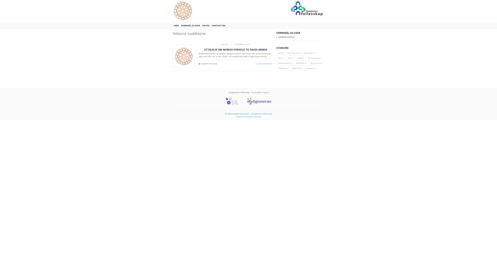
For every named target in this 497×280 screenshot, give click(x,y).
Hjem (176, 25)
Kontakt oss (218, 25)
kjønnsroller (309, 53)
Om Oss (206, 25)
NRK (280, 53)
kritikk (300, 58)
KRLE (281, 58)
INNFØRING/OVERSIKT (286, 37)
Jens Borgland (314, 58)
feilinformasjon (285, 63)
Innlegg (225, 44)
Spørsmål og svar (190, 25)
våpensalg (297, 68)
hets (290, 58)
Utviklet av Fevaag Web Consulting (248, 117)
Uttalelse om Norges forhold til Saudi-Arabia (235, 49)
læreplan (310, 68)
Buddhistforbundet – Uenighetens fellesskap (252, 113)
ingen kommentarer (265, 64)
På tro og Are (293, 53)
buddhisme (301, 63)
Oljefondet (283, 68)
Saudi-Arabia (316, 63)
